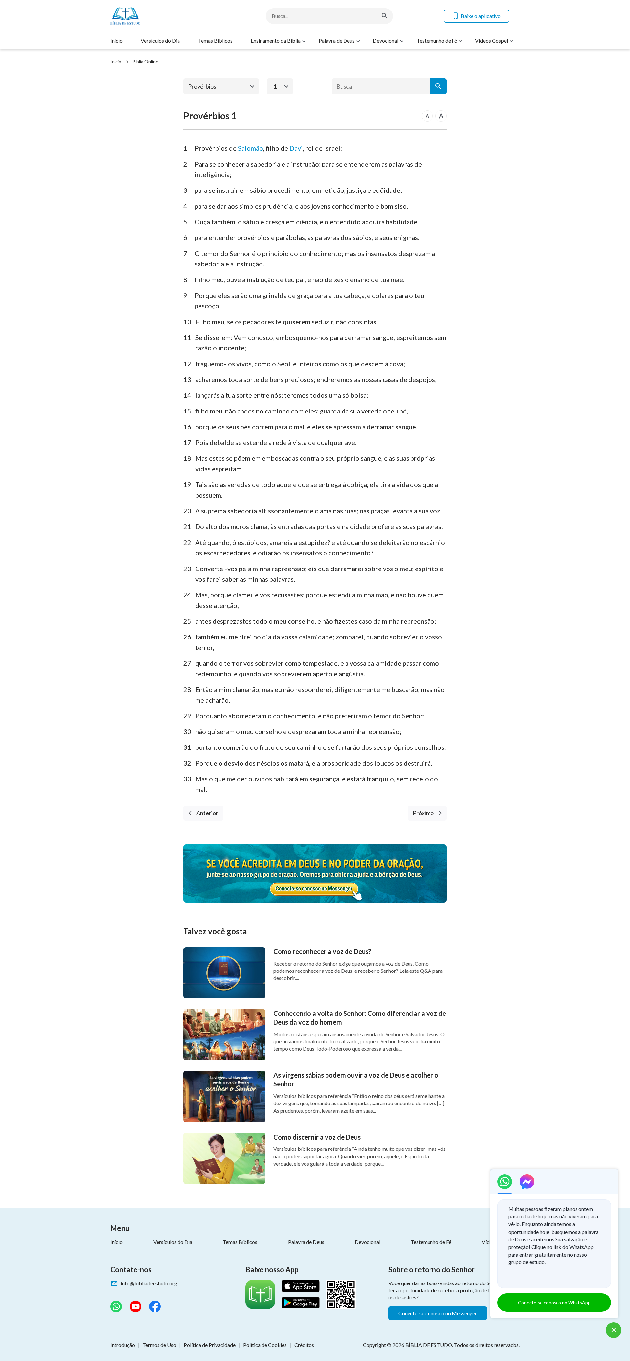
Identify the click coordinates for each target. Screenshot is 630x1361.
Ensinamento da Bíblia (276, 40)
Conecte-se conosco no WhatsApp (554, 1302)
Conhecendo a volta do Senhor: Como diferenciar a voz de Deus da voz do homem (359, 1017)
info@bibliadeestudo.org (149, 1283)
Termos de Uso (159, 1345)
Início (116, 40)
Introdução (122, 1345)
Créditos (304, 1345)
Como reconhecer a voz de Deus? (322, 951)
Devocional (385, 40)
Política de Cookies (265, 1345)
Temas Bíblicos (215, 40)
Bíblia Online (145, 61)
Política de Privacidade (210, 1345)
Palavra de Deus (337, 40)
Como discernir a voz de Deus (317, 1137)
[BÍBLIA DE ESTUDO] (162, 16)
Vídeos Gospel (491, 40)
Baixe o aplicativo (481, 16)
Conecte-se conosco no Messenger (437, 1313)
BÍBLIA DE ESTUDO (428, 1345)
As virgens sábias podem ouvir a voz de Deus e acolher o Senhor (355, 1079)
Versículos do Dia (160, 40)
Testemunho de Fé (437, 40)
